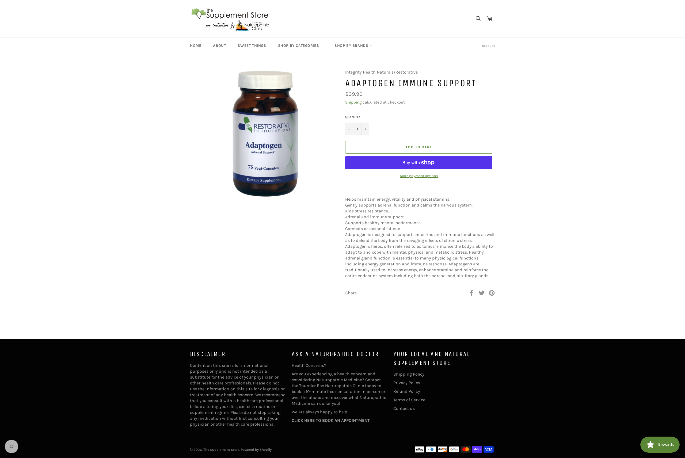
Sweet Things (252, 45)
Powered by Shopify (256, 450)
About (219, 45)
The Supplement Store (221, 450)
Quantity (352, 117)
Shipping (353, 102)
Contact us (404, 408)
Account (488, 46)
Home (195, 45)
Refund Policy (406, 391)
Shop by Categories (299, 45)
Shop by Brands (352, 45)
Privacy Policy (406, 382)
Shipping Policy (408, 374)
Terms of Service (409, 399)
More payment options (419, 176)
